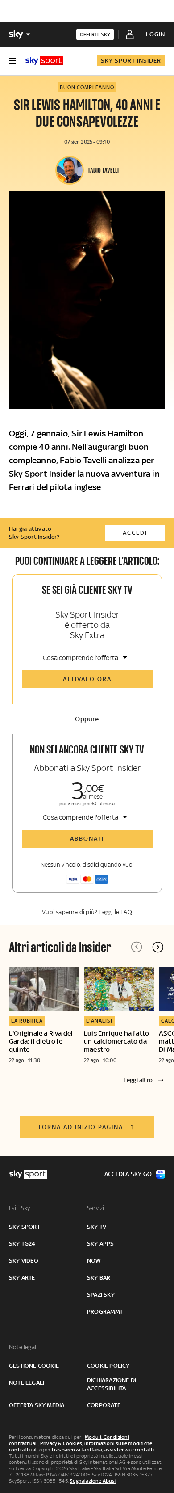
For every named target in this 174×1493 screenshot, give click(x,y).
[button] (158, 947)
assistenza (117, 1449)
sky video (23, 1260)
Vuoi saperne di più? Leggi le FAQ (87, 912)
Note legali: (24, 1347)
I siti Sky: (20, 1208)
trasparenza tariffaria (77, 1449)
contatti (145, 1449)
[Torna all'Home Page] (44, 60)
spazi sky (101, 1294)
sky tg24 (22, 1243)
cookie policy (108, 1365)
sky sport (24, 1226)
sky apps (100, 1243)
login (155, 34)
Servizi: (96, 1208)
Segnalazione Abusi (93, 1481)
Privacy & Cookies (61, 1443)
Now (94, 1260)
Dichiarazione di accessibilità (111, 1384)
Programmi (104, 1311)
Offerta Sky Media (36, 1405)
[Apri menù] (12, 60)
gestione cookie (34, 1365)
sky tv (96, 1226)
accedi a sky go (128, 1174)
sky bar (98, 1277)
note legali (26, 1382)
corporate (103, 1405)
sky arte (22, 1277)
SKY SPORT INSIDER (131, 60)
